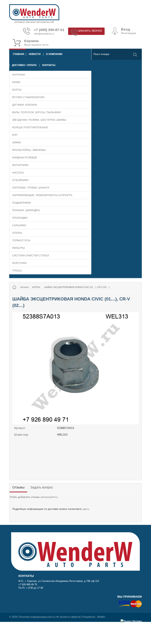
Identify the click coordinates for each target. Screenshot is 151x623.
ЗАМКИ (16, 142)
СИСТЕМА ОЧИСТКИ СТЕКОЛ (30, 255)
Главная (18, 54)
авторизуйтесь (49, 496)
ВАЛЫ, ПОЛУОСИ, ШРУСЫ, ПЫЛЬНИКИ (36, 112)
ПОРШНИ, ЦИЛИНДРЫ (26, 210)
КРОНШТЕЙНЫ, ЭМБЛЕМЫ (29, 149)
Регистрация (128, 33)
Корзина (31, 41)
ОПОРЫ (17, 232)
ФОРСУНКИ (19, 263)
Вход (125, 29)
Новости (35, 54)
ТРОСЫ (17, 270)
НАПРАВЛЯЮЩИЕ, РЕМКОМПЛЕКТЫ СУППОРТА (42, 195)
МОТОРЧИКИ (20, 165)
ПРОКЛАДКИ (19, 217)
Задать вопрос (41, 487)
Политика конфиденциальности (36, 616)
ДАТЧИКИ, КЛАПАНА (24, 104)
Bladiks (101, 616)
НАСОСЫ (18, 172)
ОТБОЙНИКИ (20, 180)
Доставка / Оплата (24, 65)
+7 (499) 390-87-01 (49, 30)
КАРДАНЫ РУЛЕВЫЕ (24, 157)
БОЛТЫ (16, 89)
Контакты (48, 65)
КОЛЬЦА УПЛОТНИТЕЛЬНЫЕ (30, 127)
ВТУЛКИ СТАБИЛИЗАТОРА (28, 97)
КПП (14, 134)
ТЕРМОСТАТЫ (21, 240)
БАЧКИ (16, 82)
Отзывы (18, 487)
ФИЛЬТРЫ (18, 247)
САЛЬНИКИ (19, 225)
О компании (54, 54)
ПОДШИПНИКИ (21, 202)
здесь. (86, 508)
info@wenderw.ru (44, 33)
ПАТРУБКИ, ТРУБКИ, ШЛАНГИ (30, 187)
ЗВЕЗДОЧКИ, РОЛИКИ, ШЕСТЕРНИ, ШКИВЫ (39, 119)
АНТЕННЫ (18, 74)
